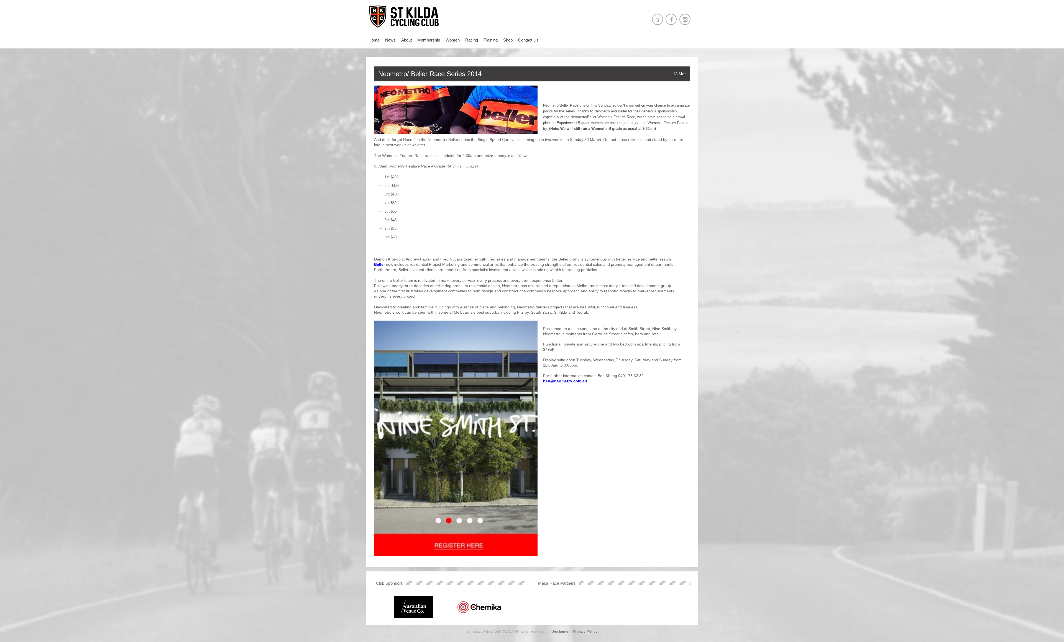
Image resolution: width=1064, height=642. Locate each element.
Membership (428, 40)
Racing (471, 40)
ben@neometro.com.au (565, 381)
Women (453, 40)
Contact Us (528, 40)
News (390, 40)
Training (491, 40)
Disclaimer (560, 631)
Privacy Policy (585, 631)
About (406, 40)
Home (374, 40)
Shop (508, 40)
